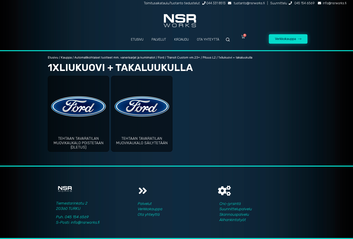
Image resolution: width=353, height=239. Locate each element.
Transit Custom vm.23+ (183, 57)
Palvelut (145, 203)
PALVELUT (159, 39)
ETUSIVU (137, 39)
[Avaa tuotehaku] (227, 39)
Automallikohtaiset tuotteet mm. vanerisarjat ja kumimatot (114, 57)
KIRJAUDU (181, 39)
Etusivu (53, 57)
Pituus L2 (209, 57)
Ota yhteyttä (149, 214)
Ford (161, 57)
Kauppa (66, 57)
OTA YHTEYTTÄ (208, 39)
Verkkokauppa (150, 209)
